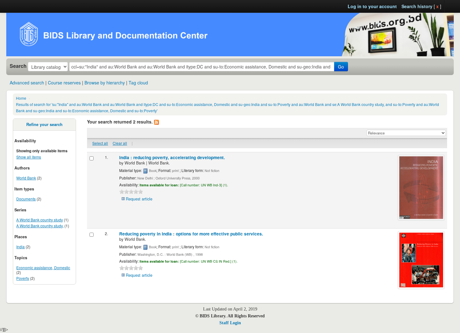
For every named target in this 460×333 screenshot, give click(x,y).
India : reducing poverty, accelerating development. (172, 157)
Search (18, 66)
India (20, 246)
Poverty (22, 278)
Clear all (120, 143)
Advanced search (27, 82)
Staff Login (230, 322)
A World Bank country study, (40, 225)
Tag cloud (138, 82)
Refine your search (44, 124)
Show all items (28, 156)
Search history (416, 6)
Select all (100, 143)
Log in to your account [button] (372, 6)
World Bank (26, 177)
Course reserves (64, 82)
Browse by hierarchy (104, 82)
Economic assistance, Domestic (43, 267)
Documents (26, 198)
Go (341, 66)
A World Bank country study (39, 219)
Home (21, 98)
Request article (139, 199)
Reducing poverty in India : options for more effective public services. (191, 234)
